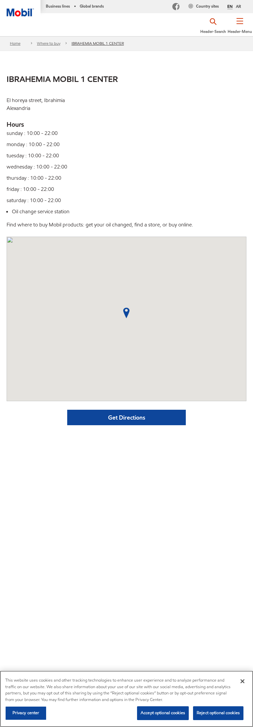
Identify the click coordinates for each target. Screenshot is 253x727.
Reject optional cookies (218, 713)
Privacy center (26, 713)
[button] (240, 28)
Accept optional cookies (163, 713)
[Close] (242, 681)
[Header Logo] (20, 8)
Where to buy (48, 43)
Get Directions (126, 417)
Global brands (92, 6)
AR (238, 6)
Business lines (58, 6)
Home (15, 43)
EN (230, 6)
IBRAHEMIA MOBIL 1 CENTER (97, 43)
